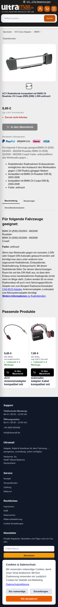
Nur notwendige (17, 591)
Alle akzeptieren (29, 598)
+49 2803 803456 (12, 427)
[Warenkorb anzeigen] (47, 9)
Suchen (49, 18)
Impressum (9, 506)
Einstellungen (41, 591)
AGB (6, 510)
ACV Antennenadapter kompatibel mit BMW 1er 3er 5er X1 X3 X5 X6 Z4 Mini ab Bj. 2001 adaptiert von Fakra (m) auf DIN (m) (15, 381)
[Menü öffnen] (54, 9)
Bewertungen (29, 201)
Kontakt (7, 478)
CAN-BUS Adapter (12, 289)
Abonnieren (29, 555)
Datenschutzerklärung (17, 584)
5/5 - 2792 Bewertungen (31, 1)
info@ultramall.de (12, 432)
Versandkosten (11, 483)
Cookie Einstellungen (13, 523)
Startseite (7, 32)
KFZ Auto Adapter (23, 32)
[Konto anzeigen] (40, 9)
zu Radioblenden (24, 296)
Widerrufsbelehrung (13, 519)
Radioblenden (9, 38)
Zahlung (7, 487)
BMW (36, 32)
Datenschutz (9, 515)
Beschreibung (11, 201)
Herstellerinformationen (14, 208)
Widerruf (8, 491)
